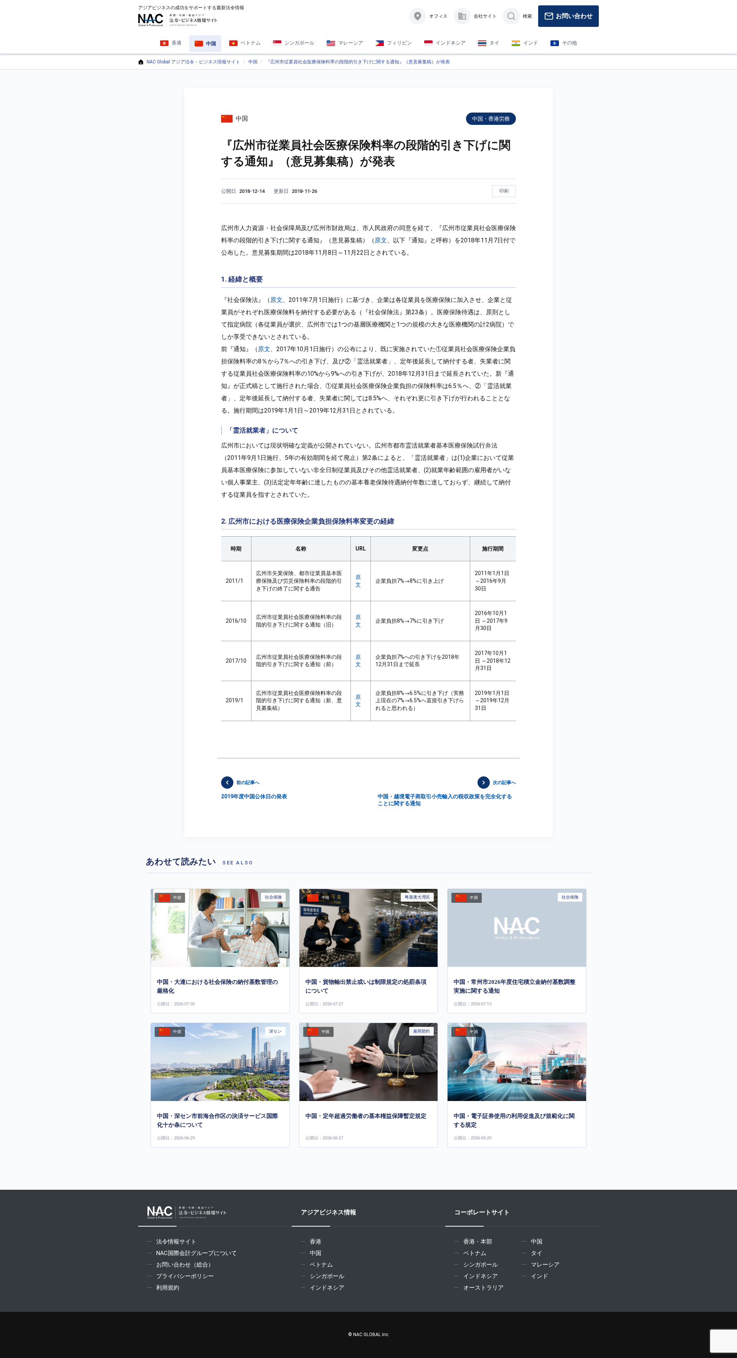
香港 (315, 1241)
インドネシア (327, 1287)
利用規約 (167, 1287)
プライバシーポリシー (185, 1276)
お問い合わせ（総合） (185, 1264)
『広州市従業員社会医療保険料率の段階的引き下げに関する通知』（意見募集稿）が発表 (358, 62)
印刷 (504, 191)
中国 (253, 62)
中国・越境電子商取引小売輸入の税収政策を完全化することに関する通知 (447, 793)
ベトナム (321, 1264)
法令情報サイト (176, 1241)
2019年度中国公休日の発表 (254, 789)
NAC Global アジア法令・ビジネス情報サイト (193, 62)
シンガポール (327, 1276)
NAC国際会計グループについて (196, 1253)
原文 (381, 240)
